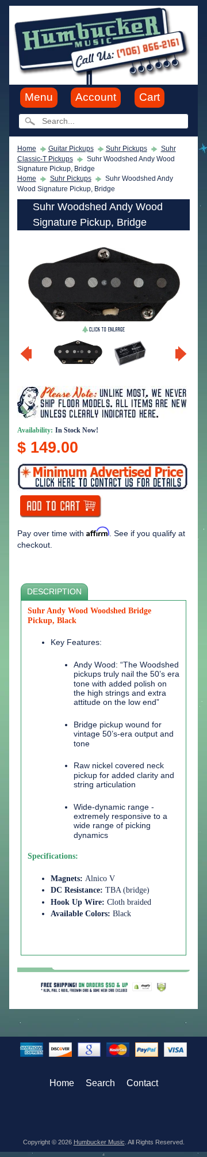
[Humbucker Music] (103, 45)
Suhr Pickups (126, 148)
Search (100, 1083)
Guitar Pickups (71, 148)
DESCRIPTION (54, 591)
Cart (149, 97)
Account (95, 97)
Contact (142, 1083)
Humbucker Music (99, 1142)
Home (26, 148)
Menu (39, 97)
